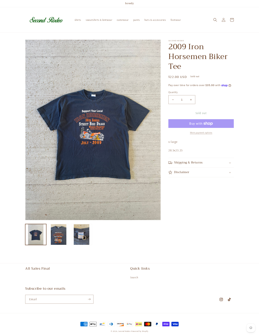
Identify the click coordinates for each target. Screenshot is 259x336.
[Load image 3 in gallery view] (81, 234)
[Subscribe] (89, 299)
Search (134, 277)
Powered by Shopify (139, 331)
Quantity (173, 92)
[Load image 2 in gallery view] (58, 234)
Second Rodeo (124, 331)
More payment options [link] (201, 132)
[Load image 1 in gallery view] (35, 234)
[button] (215, 20)
